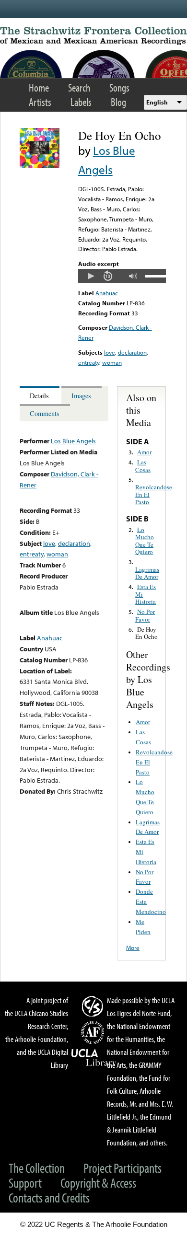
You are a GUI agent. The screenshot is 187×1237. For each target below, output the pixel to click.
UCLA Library (94, 1057)
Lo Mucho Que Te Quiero (144, 540)
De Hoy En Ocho (146, 633)
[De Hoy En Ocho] (39, 165)
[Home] (93, 36)
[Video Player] (122, 276)
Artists (40, 102)
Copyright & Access (98, 1182)
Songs (119, 87)
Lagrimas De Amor (147, 573)
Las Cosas (143, 466)
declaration (132, 352)
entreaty (88, 362)
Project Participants (122, 1167)
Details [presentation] (39, 395)
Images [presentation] (81, 395)
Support (25, 1182)
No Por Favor (145, 615)
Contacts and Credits (49, 1197)
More (133, 947)
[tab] (40, 395)
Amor (144, 452)
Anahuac (106, 293)
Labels (81, 102)
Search (79, 87)
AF (94, 1032)
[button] (90, 276)
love (109, 352)
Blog (118, 102)
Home (39, 87)
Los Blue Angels (73, 440)
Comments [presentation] (44, 413)
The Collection (37, 1167)
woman (112, 362)
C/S (94, 1006)
